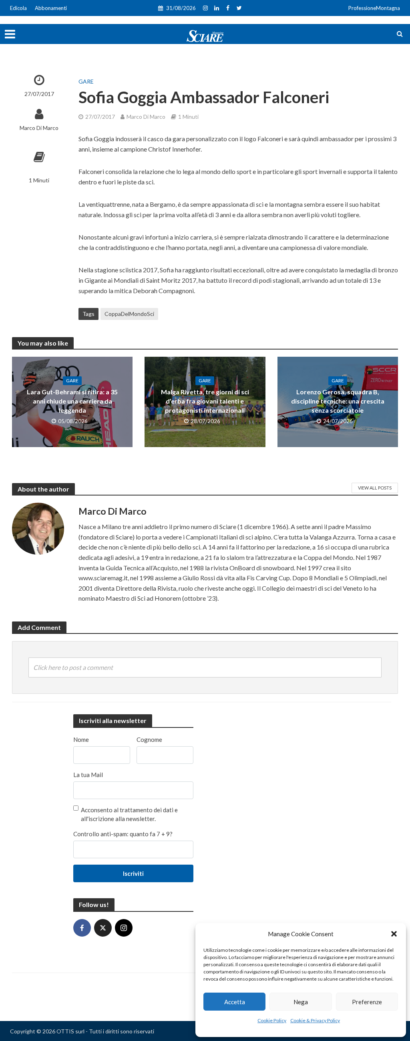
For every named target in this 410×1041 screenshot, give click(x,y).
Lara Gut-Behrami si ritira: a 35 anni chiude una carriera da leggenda (72, 401)
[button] (394, 934)
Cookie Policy (271, 1020)
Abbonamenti (51, 8)
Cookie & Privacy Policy (315, 1020)
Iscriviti (133, 873)
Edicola (18, 8)
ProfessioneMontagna (374, 8)
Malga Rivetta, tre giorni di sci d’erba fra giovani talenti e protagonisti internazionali (205, 401)
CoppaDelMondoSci (129, 313)
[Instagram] (124, 928)
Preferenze (367, 1001)
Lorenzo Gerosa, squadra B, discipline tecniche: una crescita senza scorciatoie (337, 401)
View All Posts (375, 487)
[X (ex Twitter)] (103, 928)
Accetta (234, 1001)
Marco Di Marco (39, 127)
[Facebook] (82, 928)
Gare (86, 81)
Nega (300, 1001)
